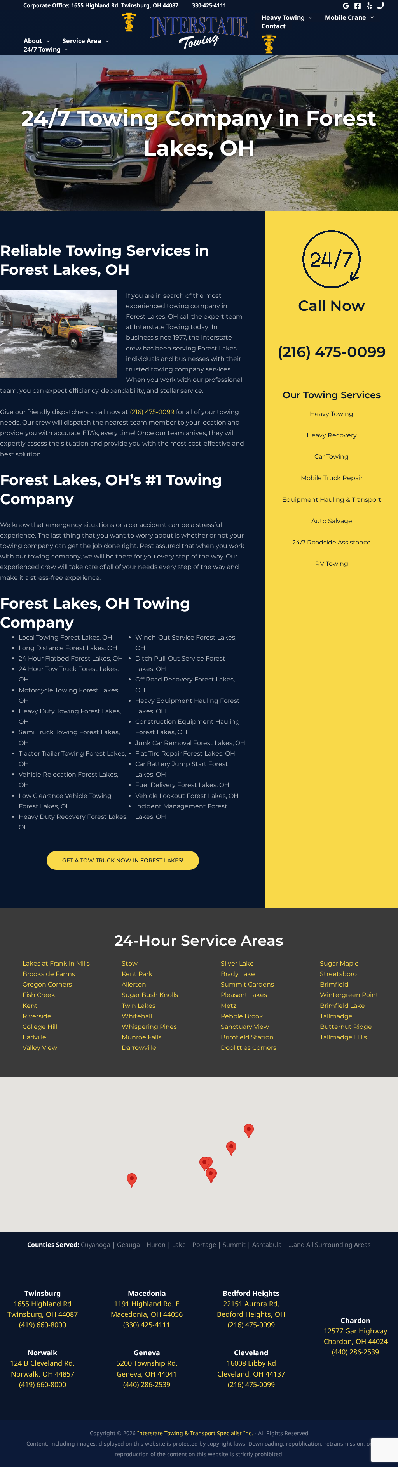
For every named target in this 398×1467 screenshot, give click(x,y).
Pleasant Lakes (244, 995)
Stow (130, 963)
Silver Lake (237, 963)
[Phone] (380, 5)
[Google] (345, 5)
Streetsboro (338, 974)
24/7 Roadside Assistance (331, 542)
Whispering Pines (149, 1026)
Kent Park (137, 974)
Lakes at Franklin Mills (56, 963)
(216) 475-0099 (152, 412)
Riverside (37, 1016)
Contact (274, 26)
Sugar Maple (339, 963)
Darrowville (139, 1047)
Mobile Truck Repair (332, 478)
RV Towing (331, 563)
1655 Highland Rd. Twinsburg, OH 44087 (124, 5)
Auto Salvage (331, 521)
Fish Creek (39, 995)
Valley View (40, 1047)
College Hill (40, 1026)
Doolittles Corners (248, 1047)
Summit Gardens (247, 984)
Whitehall (137, 1016)
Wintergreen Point (349, 995)
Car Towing (331, 456)
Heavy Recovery (332, 435)
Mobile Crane (345, 17)
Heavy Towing (283, 17)
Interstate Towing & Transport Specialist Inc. (195, 1433)
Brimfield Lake (342, 1005)
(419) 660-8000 (42, 1324)
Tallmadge (336, 1016)
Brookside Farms (49, 974)
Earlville (34, 1037)
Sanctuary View (245, 1026)
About (33, 40)
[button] (132, 1180)
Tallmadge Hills (343, 1037)
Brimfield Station (247, 1037)
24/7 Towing (42, 49)
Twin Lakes (138, 1005)
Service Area (82, 40)
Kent (30, 1005)
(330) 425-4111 (146, 1324)
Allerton (134, 984)
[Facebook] (357, 5)
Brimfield (334, 984)
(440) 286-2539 (146, 1384)
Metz (228, 1005)
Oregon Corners (47, 984)
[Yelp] (369, 5)
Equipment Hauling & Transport (331, 499)
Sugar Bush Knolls (150, 995)
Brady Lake (238, 974)
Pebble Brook (242, 1016)
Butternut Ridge (346, 1026)
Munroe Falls (141, 1037)
